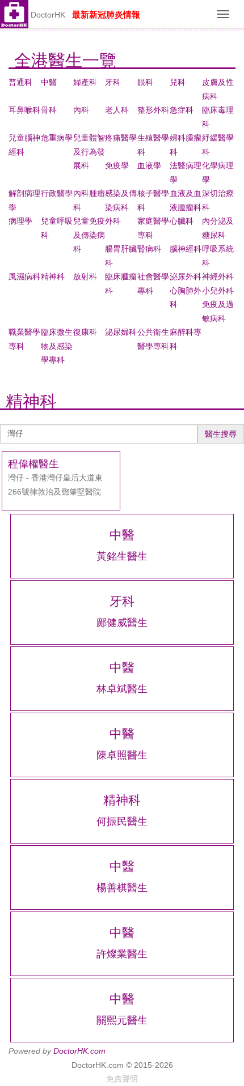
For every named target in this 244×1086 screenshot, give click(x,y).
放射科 (85, 276)
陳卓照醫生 (122, 755)
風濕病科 (24, 276)
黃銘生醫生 (122, 556)
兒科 (178, 82)
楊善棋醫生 (122, 887)
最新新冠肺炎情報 (106, 14)
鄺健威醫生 (122, 622)
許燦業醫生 (122, 954)
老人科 (117, 109)
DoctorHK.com (79, 1050)
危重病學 (57, 137)
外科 (113, 220)
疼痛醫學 (121, 137)
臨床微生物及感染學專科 (57, 345)
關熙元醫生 (122, 1020)
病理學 (20, 220)
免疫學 (117, 165)
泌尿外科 (185, 276)
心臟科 (181, 220)
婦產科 (85, 82)
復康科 (85, 332)
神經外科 (218, 276)
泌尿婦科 (121, 332)
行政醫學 (57, 193)
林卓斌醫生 (122, 689)
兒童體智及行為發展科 (89, 151)
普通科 (20, 82)
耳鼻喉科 (24, 109)
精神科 (53, 276)
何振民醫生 (122, 821)
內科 (81, 109)
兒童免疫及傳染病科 (89, 234)
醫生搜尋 (221, 433)
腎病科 (149, 248)
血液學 (149, 165)
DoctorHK (48, 14)
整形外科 (153, 109)
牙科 (113, 82)
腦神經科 (185, 248)
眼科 (145, 82)
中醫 (49, 82)
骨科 (49, 109)
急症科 (181, 109)
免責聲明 (122, 1078)
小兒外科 (218, 290)
